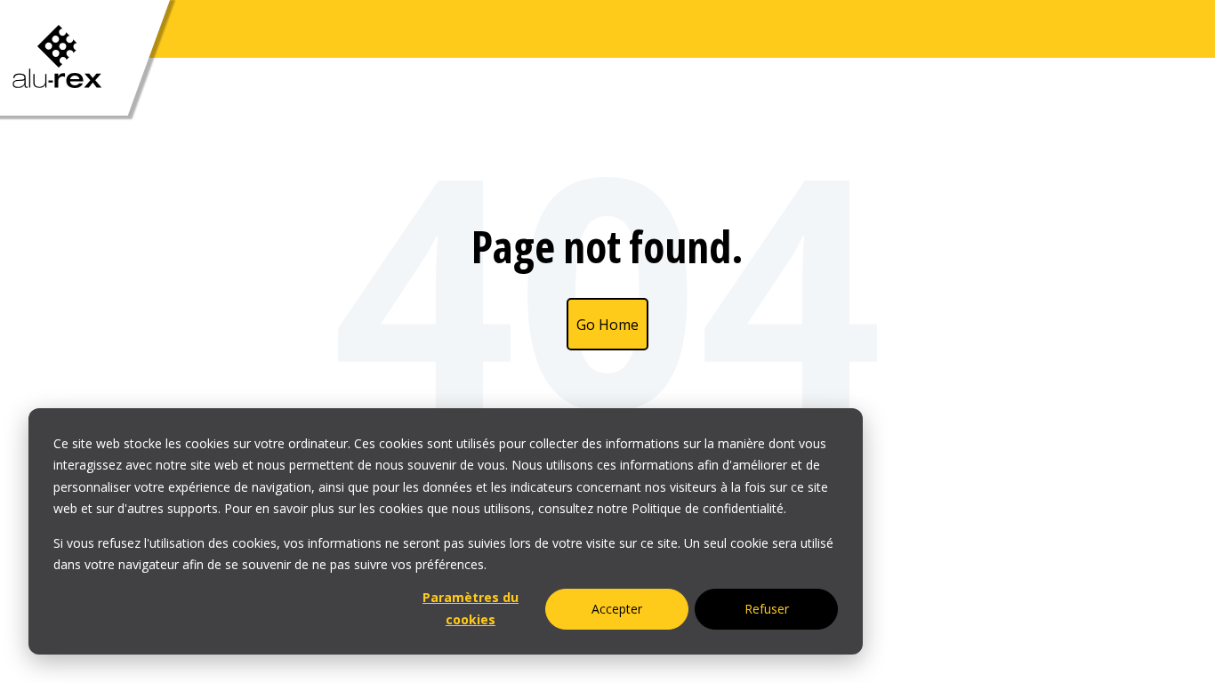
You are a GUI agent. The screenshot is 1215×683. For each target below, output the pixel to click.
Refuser (766, 608)
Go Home (607, 324)
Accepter (616, 608)
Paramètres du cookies (470, 608)
